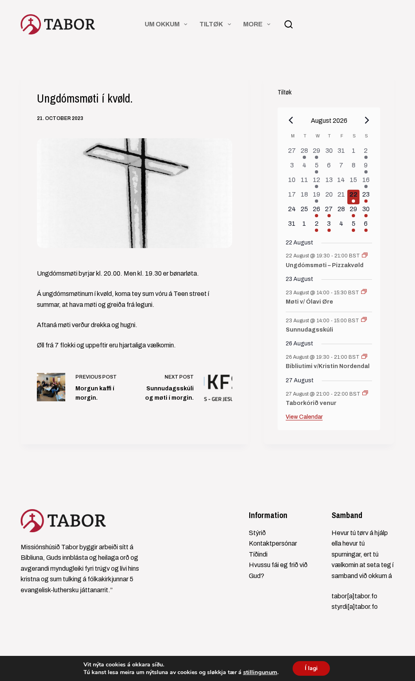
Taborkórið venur (311, 403)
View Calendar (304, 417)
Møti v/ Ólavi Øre (309, 302)
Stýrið (257, 532)
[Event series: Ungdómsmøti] (365, 256)
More (253, 24)
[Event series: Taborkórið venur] (365, 393)
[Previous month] (290, 120)
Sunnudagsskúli (309, 330)
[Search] (289, 24)
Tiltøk (211, 24)
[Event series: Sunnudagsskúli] (364, 320)
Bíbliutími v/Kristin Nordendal (328, 366)
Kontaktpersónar (273, 543)
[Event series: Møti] (364, 292)
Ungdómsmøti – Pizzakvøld (325, 265)
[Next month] (367, 120)
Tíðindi (258, 554)
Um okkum (162, 24)
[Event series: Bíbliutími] (364, 357)
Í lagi (311, 668)
